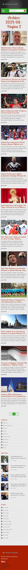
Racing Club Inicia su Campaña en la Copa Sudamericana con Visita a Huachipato (13, 301)
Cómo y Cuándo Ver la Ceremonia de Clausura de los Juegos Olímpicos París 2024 (13, 332)
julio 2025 (5, 535)
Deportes (5, 422)
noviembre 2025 (7, 524)
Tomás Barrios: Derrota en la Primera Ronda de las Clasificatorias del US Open (13, 80)
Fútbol (4, 431)
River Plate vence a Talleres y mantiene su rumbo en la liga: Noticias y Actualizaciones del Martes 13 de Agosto (14, 238)
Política (5, 428)
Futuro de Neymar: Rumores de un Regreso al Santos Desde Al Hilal (19, 476)
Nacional (5, 445)
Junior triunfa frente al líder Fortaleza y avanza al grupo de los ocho (13, 112)
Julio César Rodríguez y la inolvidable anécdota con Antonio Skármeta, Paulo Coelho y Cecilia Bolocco (13, 269)
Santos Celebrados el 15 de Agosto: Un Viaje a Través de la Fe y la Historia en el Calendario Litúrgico (13, 206)
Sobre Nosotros (4, 563)
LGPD (2, 569)
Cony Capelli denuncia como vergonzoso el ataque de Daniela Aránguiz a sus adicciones (18, 466)
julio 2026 (5, 507)
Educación (5, 439)
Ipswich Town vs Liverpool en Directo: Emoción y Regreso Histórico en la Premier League (13, 143)
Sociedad (5, 434)
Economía (5, 442)
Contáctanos (3, 567)
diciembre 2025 (7, 521)
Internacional (6, 436)
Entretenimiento (7, 425)
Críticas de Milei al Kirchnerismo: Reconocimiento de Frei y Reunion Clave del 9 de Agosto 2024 (14, 395)
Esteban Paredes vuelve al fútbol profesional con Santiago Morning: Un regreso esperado (13, 175)
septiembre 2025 (7, 529)
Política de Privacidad (5, 566)
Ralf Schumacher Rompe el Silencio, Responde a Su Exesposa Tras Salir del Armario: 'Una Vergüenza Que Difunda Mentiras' (13, 49)
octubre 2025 (6, 527)
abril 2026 (5, 516)
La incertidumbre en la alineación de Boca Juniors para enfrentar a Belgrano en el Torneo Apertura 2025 (19, 457)
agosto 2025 (6, 532)
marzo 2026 (6, 518)
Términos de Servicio (5, 564)
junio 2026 (5, 510)
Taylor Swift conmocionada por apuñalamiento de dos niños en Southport (19, 485)
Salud (4, 447)
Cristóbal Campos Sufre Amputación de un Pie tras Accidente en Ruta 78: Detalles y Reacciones (18, 494)
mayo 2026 (5, 513)
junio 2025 (5, 538)
